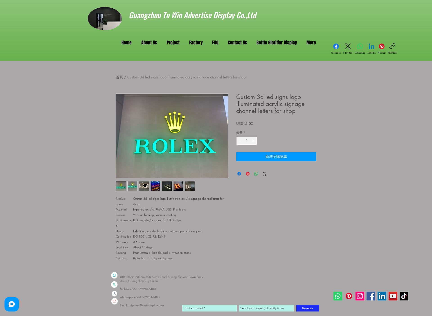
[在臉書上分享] (239, 173)
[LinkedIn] (382, 296)
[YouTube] (393, 296)
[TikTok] (404, 296)
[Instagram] (360, 296)
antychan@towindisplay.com (146, 305)
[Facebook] (371, 296)
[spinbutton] (247, 141)
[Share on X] (265, 173)
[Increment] (253, 141)
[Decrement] (240, 141)
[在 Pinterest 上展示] (247, 173)
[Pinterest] (348, 296)
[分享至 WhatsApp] (256, 173)
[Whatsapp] (337, 296)
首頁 (119, 77)
